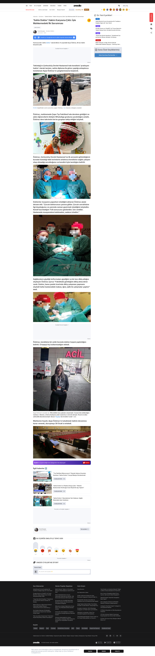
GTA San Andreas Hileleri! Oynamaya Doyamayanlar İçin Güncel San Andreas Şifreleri (110, 616)
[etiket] (89, 20)
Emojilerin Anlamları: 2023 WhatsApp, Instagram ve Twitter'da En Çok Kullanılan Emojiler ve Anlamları (87, 610)
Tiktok (77, 628)
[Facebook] (110, 635)
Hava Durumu (80, 589)
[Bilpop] (113, 9)
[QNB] (104, 9)
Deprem (42, 628)
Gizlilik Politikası (49, 635)
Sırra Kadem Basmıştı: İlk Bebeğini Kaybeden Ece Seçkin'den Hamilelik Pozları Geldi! (42, 612)
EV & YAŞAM (37, 5)
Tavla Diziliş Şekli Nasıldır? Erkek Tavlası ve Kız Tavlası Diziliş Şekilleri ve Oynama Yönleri (87, 618)
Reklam (64, 635)
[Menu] (26, 5)
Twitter (35, 628)
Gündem (41, 16)
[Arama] (119, 5)
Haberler (35, 16)
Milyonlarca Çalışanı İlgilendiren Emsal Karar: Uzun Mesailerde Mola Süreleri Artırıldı (64, 607)
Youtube (53, 628)
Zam (47, 628)
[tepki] (35, 550)
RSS (96, 635)
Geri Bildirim (42, 635)
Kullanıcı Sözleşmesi (80, 635)
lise (64, 108)
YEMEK (60, 5)
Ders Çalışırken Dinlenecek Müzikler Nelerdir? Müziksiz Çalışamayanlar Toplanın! (109, 603)
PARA (65, 5)
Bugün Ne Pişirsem (94, 628)
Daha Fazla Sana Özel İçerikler (107, 55)
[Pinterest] (120, 635)
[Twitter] (113, 635)
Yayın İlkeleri (88, 635)
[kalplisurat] (126, 9)
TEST (30, 5)
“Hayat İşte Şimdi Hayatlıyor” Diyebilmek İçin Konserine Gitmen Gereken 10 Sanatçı (108, 36)
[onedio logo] (77, 5)
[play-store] (108, 642)
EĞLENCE (52, 5)
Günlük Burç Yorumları (63, 628)
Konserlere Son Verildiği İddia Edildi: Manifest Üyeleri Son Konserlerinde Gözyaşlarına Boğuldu (64, 602)
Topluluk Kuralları (58, 635)
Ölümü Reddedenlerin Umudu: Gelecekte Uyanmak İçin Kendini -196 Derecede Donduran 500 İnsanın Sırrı (64, 596)
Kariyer (72, 635)
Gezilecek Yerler (106, 628)
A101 (73, 628)
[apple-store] (99, 642)
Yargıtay (57, 417)
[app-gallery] (117, 642)
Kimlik (35, 108)
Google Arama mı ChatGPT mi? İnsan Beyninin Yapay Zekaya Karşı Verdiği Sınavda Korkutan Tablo (108, 29)
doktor (48, 43)
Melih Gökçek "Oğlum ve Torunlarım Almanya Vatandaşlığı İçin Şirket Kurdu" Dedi (65, 591)
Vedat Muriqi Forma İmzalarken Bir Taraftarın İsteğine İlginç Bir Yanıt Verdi (108, 22)
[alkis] (123, 9)
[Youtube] (117, 635)
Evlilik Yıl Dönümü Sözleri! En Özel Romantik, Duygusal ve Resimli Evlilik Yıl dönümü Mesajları (87, 597)
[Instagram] (107, 635)
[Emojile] (117, 9)
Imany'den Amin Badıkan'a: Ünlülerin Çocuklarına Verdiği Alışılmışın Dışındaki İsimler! (65, 613)
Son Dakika (84, 628)
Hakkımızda (36, 635)
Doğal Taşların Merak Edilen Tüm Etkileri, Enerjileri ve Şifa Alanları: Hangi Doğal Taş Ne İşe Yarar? (87, 605)
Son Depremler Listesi (82, 592)
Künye (93, 635)
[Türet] (107, 9)
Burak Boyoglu (46, 31)
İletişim (68, 635)
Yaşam (97, 26)
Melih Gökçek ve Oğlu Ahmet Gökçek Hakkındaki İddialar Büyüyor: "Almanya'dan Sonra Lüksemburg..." (108, 43)
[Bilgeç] (110, 9)
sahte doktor (37, 27)
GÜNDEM (45, 5)
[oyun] (120, 9)
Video (97, 19)
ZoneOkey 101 (79, 9)
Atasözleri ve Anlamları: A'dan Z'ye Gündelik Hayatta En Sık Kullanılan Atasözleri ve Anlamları (85, 614)
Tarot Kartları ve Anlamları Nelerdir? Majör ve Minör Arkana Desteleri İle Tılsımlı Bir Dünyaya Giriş (111, 591)
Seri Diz (86, 9)
